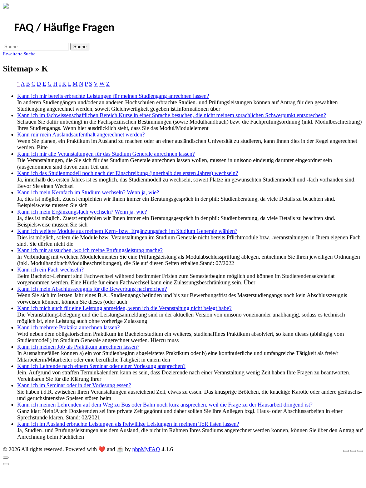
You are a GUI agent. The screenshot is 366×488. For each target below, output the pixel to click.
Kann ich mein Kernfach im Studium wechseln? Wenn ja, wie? (88, 192)
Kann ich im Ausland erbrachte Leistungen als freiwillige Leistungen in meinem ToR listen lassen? (128, 424)
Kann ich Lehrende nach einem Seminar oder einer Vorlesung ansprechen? (101, 366)
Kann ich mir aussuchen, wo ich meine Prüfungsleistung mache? (90, 250)
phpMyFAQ (146, 449)
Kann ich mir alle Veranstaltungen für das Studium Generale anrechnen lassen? (106, 154)
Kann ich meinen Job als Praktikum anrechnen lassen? (78, 347)
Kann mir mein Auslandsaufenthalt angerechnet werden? (81, 134)
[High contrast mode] (360, 451)
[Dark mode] (353, 451)
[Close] (6, 458)
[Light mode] (346, 451)
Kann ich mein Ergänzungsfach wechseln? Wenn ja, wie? (82, 212)
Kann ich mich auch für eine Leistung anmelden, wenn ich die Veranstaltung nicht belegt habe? (124, 308)
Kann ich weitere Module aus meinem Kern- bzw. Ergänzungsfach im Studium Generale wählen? (127, 231)
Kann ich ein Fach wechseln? (50, 270)
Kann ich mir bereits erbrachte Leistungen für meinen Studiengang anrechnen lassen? (113, 96)
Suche (79, 46)
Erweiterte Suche (19, 53)
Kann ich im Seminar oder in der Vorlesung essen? (74, 385)
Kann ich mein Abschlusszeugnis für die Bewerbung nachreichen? (92, 289)
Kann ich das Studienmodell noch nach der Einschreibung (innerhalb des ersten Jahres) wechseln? (127, 173)
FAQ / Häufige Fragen (64, 28)
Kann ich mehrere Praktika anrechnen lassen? (68, 327)
